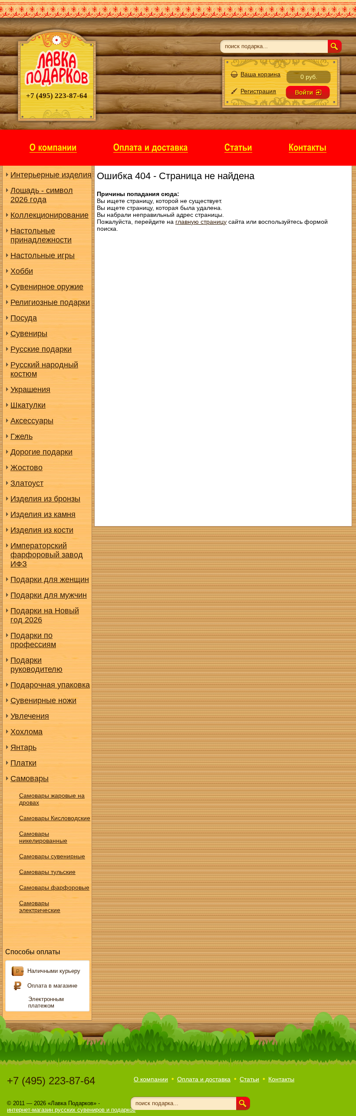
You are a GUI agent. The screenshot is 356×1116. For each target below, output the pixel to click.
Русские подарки (41, 349)
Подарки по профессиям (33, 640)
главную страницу (201, 221)
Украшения (30, 389)
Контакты (281, 1079)
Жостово (26, 467)
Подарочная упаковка (50, 685)
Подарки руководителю (36, 665)
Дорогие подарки (41, 452)
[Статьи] (238, 147)
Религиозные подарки (50, 302)
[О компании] (53, 147)
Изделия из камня (43, 514)
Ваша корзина (260, 74)
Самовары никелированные (43, 837)
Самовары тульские (47, 871)
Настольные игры (42, 255)
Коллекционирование (49, 215)
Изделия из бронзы (45, 498)
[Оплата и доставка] (150, 147)
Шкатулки (28, 405)
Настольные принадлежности (41, 235)
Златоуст (26, 483)
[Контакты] (307, 147)
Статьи (249, 1079)
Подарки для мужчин (48, 595)
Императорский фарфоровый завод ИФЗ (46, 554)
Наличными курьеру (53, 971)
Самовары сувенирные (52, 856)
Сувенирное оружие (46, 286)
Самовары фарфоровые (54, 887)
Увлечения (29, 716)
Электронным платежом (46, 1002)
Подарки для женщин (49, 579)
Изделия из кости (41, 530)
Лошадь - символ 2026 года (41, 195)
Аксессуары (31, 420)
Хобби (21, 271)
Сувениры (28, 333)
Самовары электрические (39, 906)
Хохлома (26, 731)
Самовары (29, 778)
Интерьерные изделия (51, 174)
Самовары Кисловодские (54, 818)
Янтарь (23, 747)
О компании (151, 1079)
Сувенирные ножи (43, 700)
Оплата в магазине (52, 985)
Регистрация (258, 91)
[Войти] (308, 92)
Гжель (21, 436)
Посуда (23, 318)
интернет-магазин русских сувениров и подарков (71, 1109)
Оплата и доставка (204, 1079)
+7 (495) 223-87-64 (51, 1081)
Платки (23, 763)
